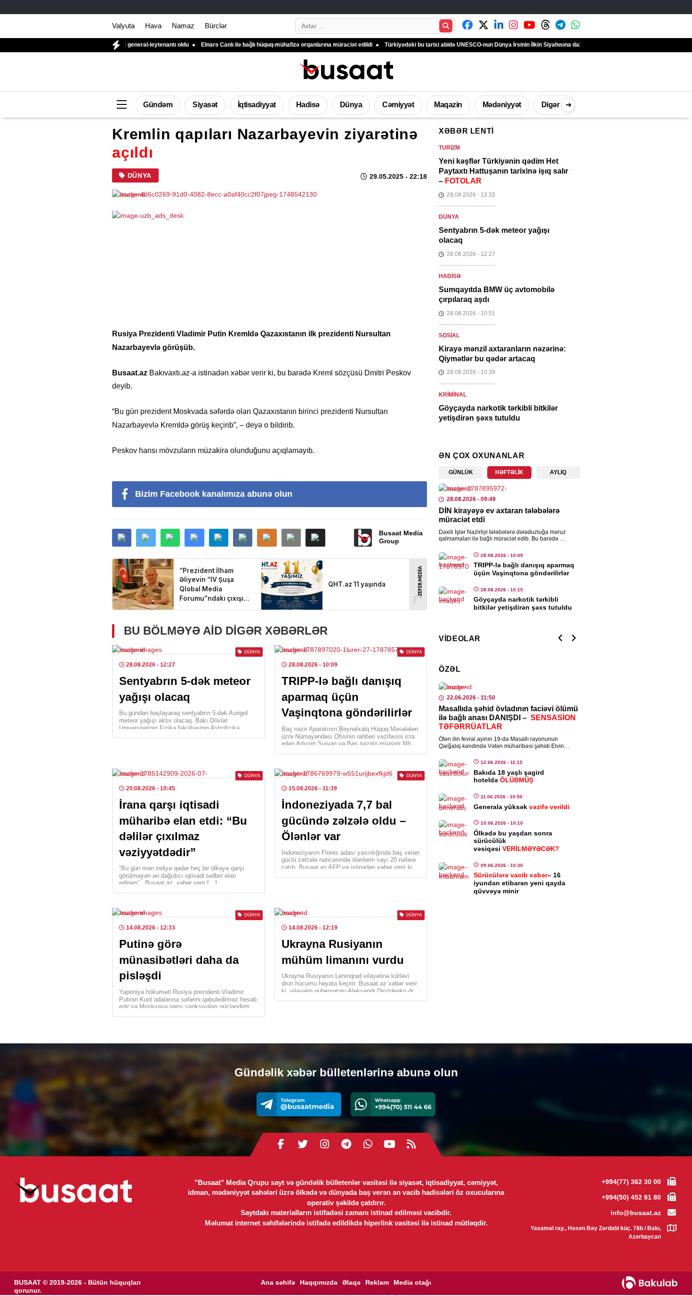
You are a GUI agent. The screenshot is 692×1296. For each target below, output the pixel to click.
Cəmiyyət (398, 105)
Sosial (449, 335)
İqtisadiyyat (257, 105)
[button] (315, 538)
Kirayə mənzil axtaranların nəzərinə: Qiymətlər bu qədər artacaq (502, 354)
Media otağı (412, 1282)
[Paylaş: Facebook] (121, 538)
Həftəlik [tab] (509, 472)
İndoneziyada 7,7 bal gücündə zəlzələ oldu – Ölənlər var (344, 820)
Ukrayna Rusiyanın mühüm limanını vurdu (343, 952)
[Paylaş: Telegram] (218, 538)
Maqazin (448, 105)
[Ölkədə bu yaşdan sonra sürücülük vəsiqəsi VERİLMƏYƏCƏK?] (454, 828)
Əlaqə (351, 1282)
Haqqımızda (319, 1282)
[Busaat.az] (346, 70)
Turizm (449, 147)
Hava (153, 26)
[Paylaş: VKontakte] (242, 538)
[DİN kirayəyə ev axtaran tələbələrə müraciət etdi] (509, 488)
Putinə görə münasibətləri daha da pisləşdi (179, 960)
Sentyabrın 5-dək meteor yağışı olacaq (184, 689)
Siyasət (205, 105)
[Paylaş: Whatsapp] (170, 538)
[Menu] (121, 105)
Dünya (351, 105)
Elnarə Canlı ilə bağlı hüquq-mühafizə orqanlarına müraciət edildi (245, 44)
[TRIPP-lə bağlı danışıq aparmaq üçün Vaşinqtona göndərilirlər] (454, 560)
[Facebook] (281, 1144)
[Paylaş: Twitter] (145, 538)
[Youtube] (389, 1144)
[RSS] (411, 1144)
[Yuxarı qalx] (665, 1269)
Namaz (183, 26)
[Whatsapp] (393, 1104)
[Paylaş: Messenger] (194, 538)
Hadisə (308, 105)
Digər (550, 105)
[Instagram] (324, 1144)
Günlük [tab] (461, 472)
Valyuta (123, 26)
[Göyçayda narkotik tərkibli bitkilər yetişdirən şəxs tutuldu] (454, 595)
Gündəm (157, 105)
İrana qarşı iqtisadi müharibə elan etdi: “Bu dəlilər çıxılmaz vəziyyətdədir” (183, 828)
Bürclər (216, 26)
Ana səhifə (278, 1282)
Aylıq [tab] (558, 472)
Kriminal (453, 394)
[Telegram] (299, 1104)
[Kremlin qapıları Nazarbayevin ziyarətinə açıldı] (269, 194)
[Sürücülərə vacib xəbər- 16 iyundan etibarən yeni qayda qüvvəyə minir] (454, 870)
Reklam (377, 1282)
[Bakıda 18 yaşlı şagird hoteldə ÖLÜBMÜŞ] (454, 767)
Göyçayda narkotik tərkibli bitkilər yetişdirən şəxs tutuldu (498, 413)
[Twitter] (303, 1144)
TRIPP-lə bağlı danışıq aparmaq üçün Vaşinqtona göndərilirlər (347, 697)
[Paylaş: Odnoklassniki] (266, 538)
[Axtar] (445, 25)
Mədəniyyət (502, 105)
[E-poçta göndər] (291, 538)
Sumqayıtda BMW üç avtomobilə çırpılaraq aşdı (497, 294)
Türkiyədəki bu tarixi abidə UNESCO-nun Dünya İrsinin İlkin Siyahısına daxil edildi (452, 44)
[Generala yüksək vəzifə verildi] (454, 802)
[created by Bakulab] (649, 1282)
